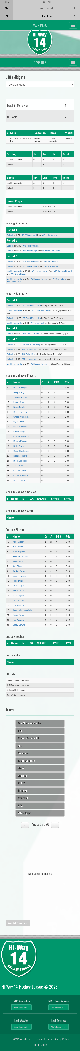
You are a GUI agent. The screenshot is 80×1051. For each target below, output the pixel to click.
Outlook (10, 235)
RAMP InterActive (21, 1039)
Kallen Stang (19, 431)
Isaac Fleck (18, 465)
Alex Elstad (17, 566)
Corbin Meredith (20, 475)
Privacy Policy (61, 1039)
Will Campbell (19, 551)
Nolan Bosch (19, 407)
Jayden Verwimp (20, 571)
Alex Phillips (18, 546)
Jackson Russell (20, 397)
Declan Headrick (20, 455)
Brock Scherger (20, 460)
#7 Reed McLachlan (51, 250)
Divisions (40, 62)
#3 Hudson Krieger (40, 271)
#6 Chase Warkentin (41, 310)
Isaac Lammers (19, 575)
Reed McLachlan (20, 556)
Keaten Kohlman (20, 441)
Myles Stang (18, 421)
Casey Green (18, 615)
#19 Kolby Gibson (49, 235)
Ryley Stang (18, 392)
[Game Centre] (40, 13)
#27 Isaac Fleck (37, 322)
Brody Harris (18, 605)
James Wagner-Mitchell (23, 610)
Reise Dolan (18, 580)
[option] (40, 10)
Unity (20, 805)
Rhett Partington (20, 411)
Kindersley (22, 753)
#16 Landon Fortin (31, 333)
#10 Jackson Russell (63, 271)
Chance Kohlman (21, 436)
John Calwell (18, 590)
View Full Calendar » (18, 923)
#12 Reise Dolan (29, 354)
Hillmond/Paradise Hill (28, 738)
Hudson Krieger (20, 387)
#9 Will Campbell (29, 235)
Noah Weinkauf (20, 426)
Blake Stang (18, 446)
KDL (19, 746)
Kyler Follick (18, 561)
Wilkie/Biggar (24, 813)
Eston (20, 731)
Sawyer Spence (20, 585)
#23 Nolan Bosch (18, 274)
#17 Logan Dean (14, 281)
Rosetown (22, 790)
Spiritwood (23, 798)
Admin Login (40, 1044)
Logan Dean (18, 402)
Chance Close (19, 470)
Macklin (21, 768)
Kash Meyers (18, 595)
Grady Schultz (19, 624)
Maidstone (22, 776)
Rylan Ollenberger (21, 450)
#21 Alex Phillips (30, 250)
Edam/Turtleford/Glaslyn (29, 723)
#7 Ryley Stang (59, 278)
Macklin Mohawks (14, 271)
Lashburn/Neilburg (26, 761)
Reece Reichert (20, 480)
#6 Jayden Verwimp (31, 344)
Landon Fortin (19, 600)
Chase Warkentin (21, 416)
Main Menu (40, 25)
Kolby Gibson (18, 541)
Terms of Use (42, 1039)
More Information (21, 1007)
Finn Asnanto (18, 619)
